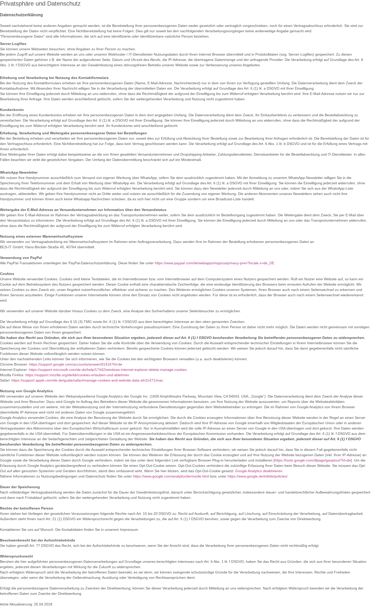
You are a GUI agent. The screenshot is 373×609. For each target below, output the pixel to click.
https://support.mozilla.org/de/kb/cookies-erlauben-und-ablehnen (77, 375)
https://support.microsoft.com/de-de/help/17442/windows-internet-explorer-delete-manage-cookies (108, 370)
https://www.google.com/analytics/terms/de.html (171, 476)
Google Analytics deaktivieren (258, 471)
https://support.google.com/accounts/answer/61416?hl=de (75, 364)
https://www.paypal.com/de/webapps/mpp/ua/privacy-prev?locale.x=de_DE (214, 263)
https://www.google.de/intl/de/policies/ (257, 476)
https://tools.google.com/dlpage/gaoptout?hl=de (313, 460)
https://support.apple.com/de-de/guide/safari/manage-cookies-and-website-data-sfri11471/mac (87, 380)
